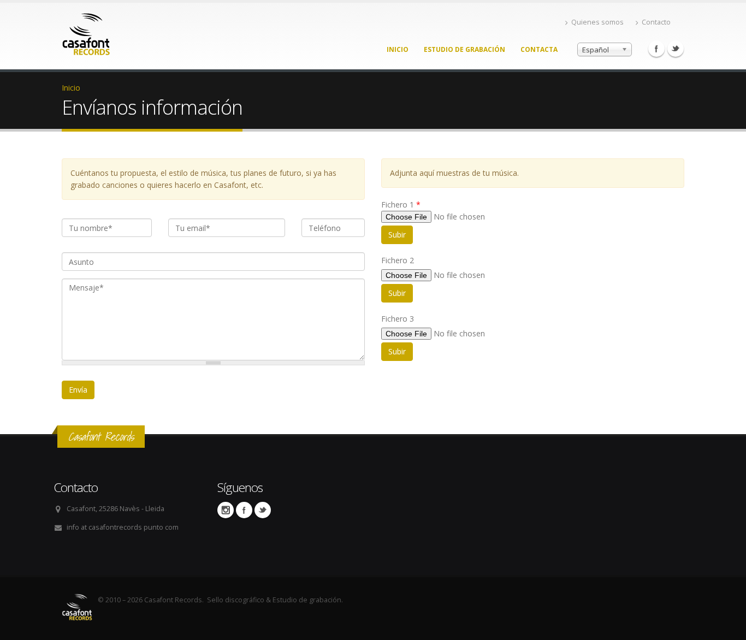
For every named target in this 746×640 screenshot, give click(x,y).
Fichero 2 (397, 260)
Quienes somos (597, 22)
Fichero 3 (397, 318)
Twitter (675, 48)
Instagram (225, 510)
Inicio (397, 49)
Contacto (656, 22)
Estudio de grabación (464, 49)
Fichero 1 (401, 204)
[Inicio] (86, 31)
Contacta (539, 49)
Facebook (656, 48)
